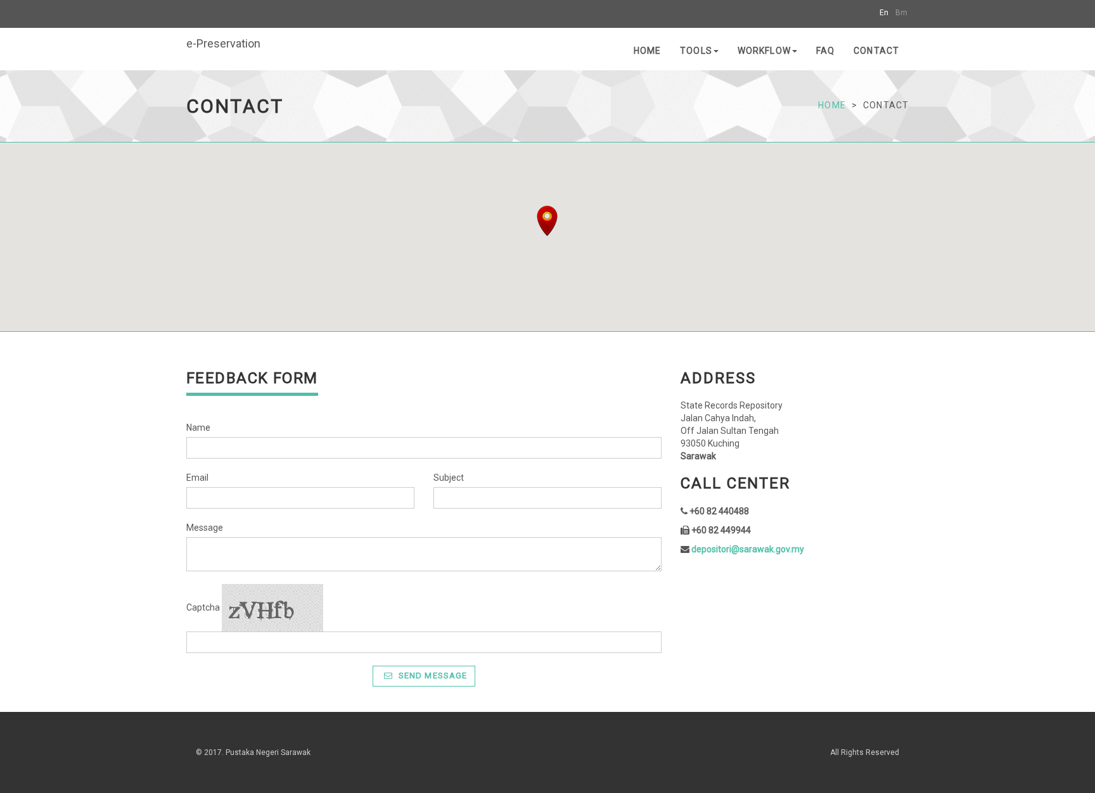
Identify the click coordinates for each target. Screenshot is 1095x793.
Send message (431, 675)
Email (197, 478)
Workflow (764, 51)
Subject (448, 478)
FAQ (825, 51)
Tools (696, 51)
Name (198, 427)
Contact (876, 51)
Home (647, 51)
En (884, 12)
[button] (547, 221)
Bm (901, 12)
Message (204, 528)
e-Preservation (223, 43)
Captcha (203, 607)
